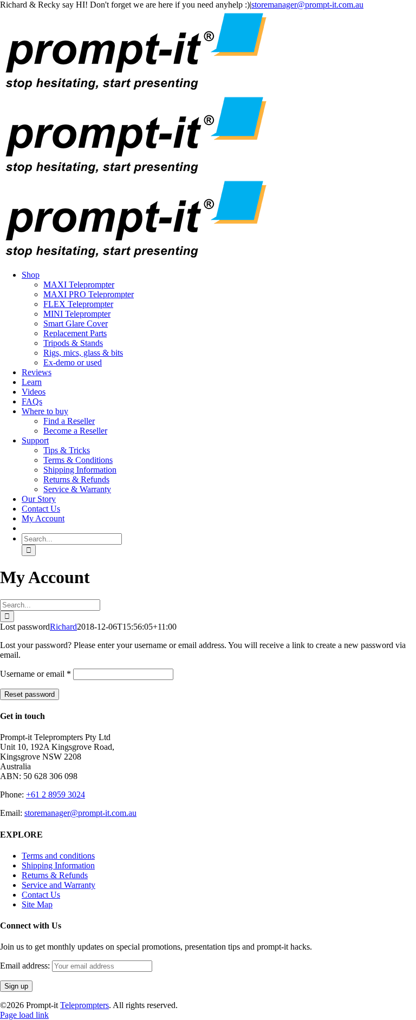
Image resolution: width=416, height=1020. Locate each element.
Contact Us (41, 894)
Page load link (24, 1014)
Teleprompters (84, 1005)
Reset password (29, 694)
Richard (63, 626)
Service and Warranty (58, 885)
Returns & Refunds (55, 875)
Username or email (35, 673)
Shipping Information (58, 865)
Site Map (37, 904)
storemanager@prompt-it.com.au (307, 4)
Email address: (26, 965)
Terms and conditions (58, 855)
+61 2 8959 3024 (55, 794)
